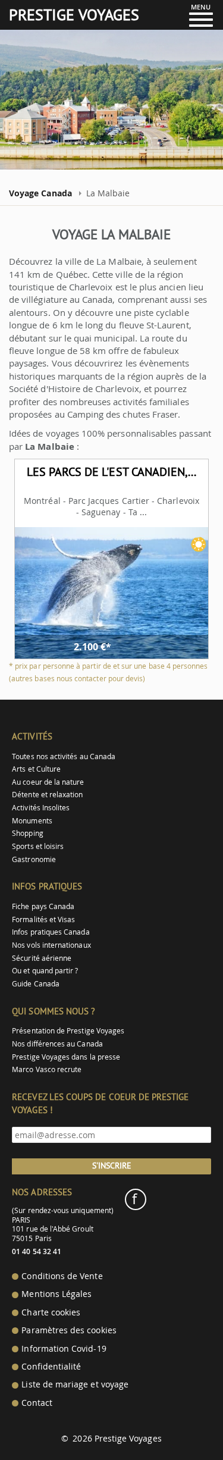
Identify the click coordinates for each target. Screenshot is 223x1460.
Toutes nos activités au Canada (63, 756)
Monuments (32, 821)
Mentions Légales (56, 1294)
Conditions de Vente (61, 1276)
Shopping (27, 833)
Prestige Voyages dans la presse (66, 1057)
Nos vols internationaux (51, 945)
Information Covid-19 (63, 1348)
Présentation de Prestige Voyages (68, 1031)
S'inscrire (111, 1165)
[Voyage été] (198, 544)
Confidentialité (51, 1366)
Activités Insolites (41, 808)
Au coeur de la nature (48, 782)
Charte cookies (50, 1312)
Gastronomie (34, 859)
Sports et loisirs (38, 846)
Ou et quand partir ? (45, 971)
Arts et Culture (36, 769)
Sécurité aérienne (41, 958)
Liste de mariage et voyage (74, 1384)
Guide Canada (35, 984)
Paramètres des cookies (68, 1330)
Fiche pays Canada (43, 906)
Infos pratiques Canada (50, 932)
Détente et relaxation (47, 794)
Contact (36, 1403)
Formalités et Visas (43, 919)
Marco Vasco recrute (46, 1069)
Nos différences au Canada (57, 1044)
